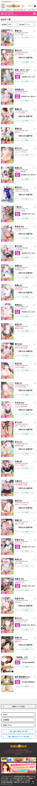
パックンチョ (9, 13)
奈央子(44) (19, 226)
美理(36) (18, 304)
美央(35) (18, 559)
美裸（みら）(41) (22, 70)
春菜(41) (18, 30)
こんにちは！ (31, 5)
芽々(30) (18, 422)
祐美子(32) (19, 579)
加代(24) (18, 500)
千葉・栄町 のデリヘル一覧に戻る (18, 736)
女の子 (5, 715)
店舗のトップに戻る (18, 706)
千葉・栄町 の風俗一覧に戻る (18, 731)
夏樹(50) (18, 128)
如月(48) (18, 363)
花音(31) (18, 383)
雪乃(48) (18, 344)
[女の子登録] (34, 31)
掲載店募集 (29, 752)
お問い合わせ (18, 753)
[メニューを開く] (3, 5)
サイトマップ (11, 750)
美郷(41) (18, 109)
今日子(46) (19, 402)
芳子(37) (18, 442)
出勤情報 (6, 720)
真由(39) (18, 324)
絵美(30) (18, 285)
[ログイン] (35, 6)
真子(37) (18, 148)
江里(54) (18, 481)
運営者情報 (19, 750)
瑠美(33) (18, 520)
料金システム (7, 725)
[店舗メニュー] (2, 14)
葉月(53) (18, 187)
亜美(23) (18, 168)
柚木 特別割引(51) (22, 677)
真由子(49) (19, 598)
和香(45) (18, 637)
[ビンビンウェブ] (2, 9)
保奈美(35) (19, 89)
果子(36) (18, 246)
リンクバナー (21, 752)
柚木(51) (18, 50)
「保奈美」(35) (21, 657)
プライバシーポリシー (10, 752)
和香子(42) (19, 539)
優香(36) (18, 265)
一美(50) (18, 207)
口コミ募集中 (25, 37)
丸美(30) (18, 461)
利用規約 (25, 750)
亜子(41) (18, 618)
